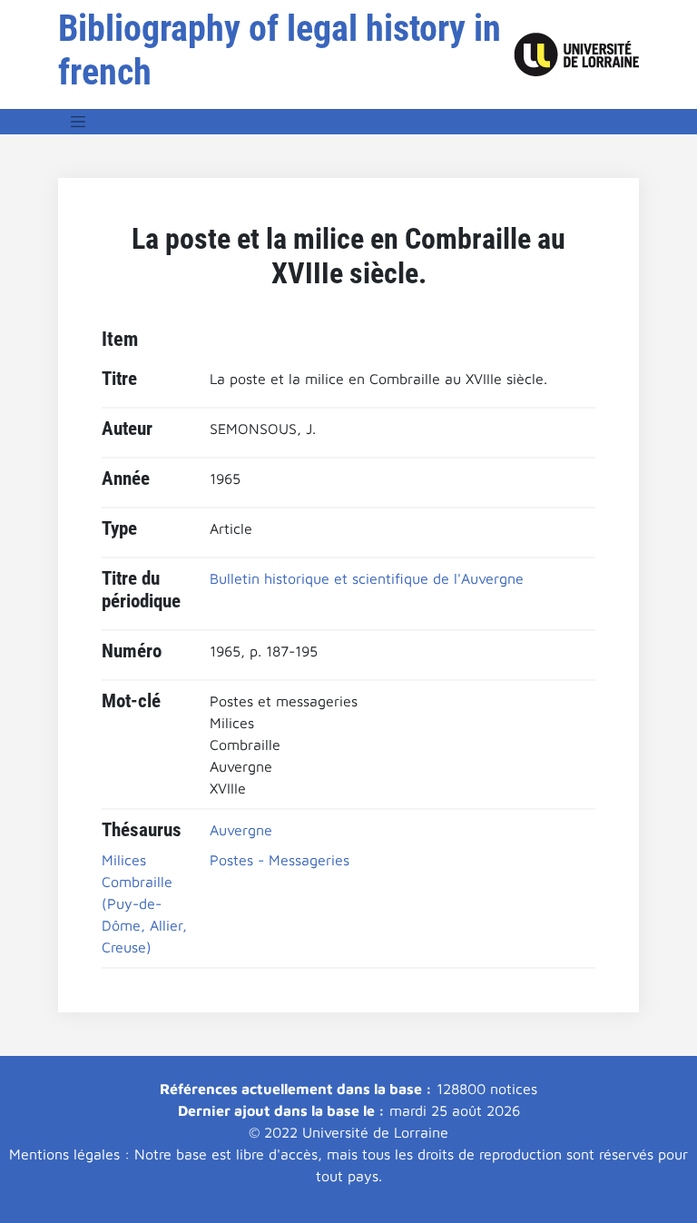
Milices (124, 860)
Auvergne (241, 830)
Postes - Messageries (279, 860)
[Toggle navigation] (78, 121)
